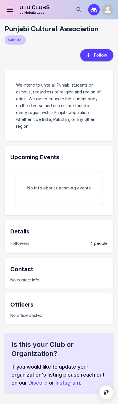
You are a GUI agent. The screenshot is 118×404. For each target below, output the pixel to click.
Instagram (68, 383)
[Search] (79, 10)
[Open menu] (9, 9)
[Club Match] (94, 9)
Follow (100, 55)
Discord (38, 383)
